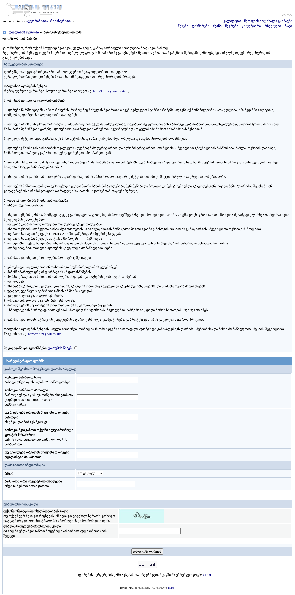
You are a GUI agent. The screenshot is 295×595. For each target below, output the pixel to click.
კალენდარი (251, 26)
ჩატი (288, 26)
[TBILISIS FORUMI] (34, 9)
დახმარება (200, 26)
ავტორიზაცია (37, 21)
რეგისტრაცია (61, 21)
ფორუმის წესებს (60, 348)
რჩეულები (273, 26)
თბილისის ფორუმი (24, 32)
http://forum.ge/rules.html (110, 91)
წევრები (231, 26)
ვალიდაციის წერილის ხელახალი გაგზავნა (257, 21)
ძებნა (217, 26)
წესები (183, 26)
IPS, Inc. (171, 588)
